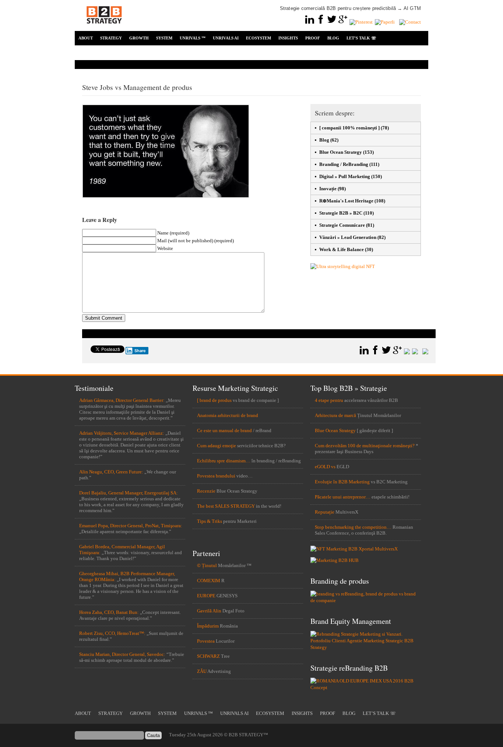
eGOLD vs (325, 466)
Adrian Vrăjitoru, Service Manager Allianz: (121, 433)
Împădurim (208, 626)
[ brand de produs (214, 400)
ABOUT (85, 38)
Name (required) (173, 233)
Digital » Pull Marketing (344, 176)
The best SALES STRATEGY (226, 506)
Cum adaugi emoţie (216, 445)
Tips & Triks (209, 521)
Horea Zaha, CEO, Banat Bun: (109, 612)
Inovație (328, 188)
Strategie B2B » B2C (340, 213)
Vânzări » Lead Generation (347, 237)
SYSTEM (164, 38)
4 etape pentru (329, 400)
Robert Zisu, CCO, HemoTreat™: (112, 633)
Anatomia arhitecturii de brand (227, 415)
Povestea (206, 641)
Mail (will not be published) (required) (195, 240)
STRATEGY (111, 38)
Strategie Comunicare (342, 225)
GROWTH (139, 38)
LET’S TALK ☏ (361, 38)
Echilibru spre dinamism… (223, 460)
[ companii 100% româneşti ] (349, 128)
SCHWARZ (208, 656)
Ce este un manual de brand (224, 430)
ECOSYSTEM (258, 38)
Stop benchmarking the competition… (353, 527)
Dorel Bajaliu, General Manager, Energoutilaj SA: (128, 493)
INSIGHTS (288, 38)
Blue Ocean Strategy (340, 152)
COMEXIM (208, 580)
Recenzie (206, 491)
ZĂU (202, 671)
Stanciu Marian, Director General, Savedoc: (122, 654)
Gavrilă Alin (209, 611)
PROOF (312, 38)
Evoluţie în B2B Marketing (342, 481)
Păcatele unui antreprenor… (342, 497)
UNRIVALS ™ (192, 38)
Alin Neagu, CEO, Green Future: (111, 472)
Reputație (324, 512)
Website (165, 248)
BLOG (333, 38)
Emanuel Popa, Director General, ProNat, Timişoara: (130, 525)
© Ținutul (207, 565)
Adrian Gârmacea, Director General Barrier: (122, 400)
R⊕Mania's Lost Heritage (346, 201)
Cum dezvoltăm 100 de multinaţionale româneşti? (365, 445)
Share (140, 350)
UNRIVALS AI (226, 38)
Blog (324, 140)
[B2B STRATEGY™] (104, 28)
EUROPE (206, 595)
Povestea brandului (216, 476)
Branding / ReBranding (343, 164)
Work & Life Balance (341, 249)
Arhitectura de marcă (335, 415)
